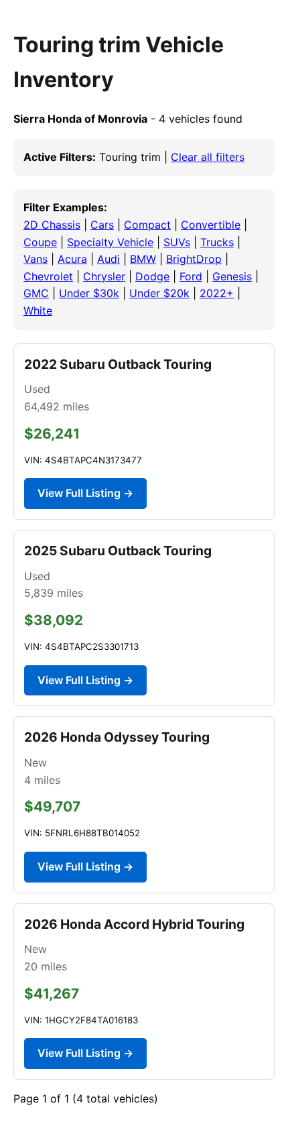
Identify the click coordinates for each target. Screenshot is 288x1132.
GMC (36, 293)
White (37, 310)
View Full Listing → (85, 493)
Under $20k (159, 293)
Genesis (232, 276)
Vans (35, 259)
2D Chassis (51, 224)
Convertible (210, 224)
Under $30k (89, 293)
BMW (143, 259)
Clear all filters (207, 157)
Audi (108, 259)
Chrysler (104, 276)
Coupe (40, 242)
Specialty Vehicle (110, 242)
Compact (147, 224)
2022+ (217, 293)
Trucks (217, 242)
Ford (190, 276)
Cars (102, 224)
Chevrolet (48, 276)
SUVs (176, 242)
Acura (72, 259)
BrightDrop (194, 259)
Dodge (152, 276)
